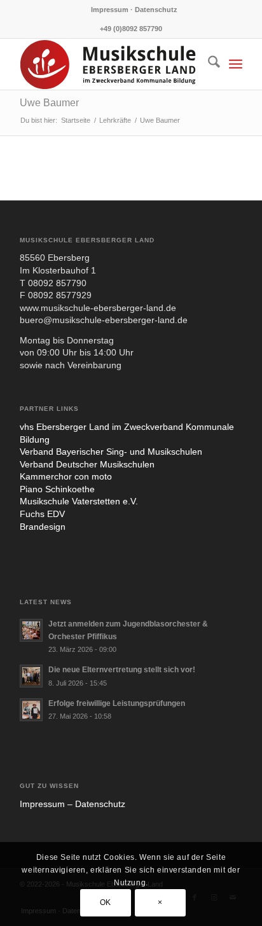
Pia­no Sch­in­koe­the (57, 489)
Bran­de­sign (43, 527)
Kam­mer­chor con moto (66, 476)
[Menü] (235, 64)
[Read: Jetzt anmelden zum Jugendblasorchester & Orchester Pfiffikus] (31, 630)
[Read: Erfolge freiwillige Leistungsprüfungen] (31, 709)
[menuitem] (134, 9)
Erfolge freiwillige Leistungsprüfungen (116, 703)
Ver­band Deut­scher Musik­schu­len (87, 464)
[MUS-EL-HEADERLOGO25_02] (109, 64)
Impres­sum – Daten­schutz (72, 804)
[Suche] (207, 64)
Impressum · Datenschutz (134, 9)
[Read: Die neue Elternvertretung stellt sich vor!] (31, 676)
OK (105, 902)
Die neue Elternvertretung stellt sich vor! (121, 669)
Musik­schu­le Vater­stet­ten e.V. (79, 501)
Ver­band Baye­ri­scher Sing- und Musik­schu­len (111, 451)
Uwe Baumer (49, 102)
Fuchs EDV (42, 514)
